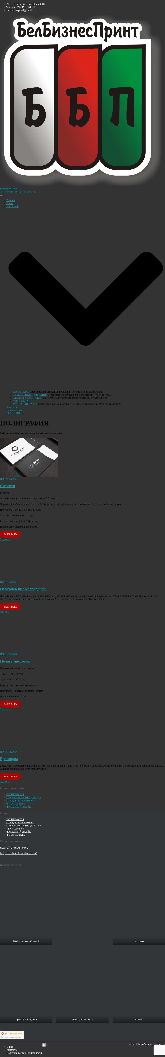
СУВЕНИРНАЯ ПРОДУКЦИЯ (30, 394)
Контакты (11, 407)
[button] (85, 388)
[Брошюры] (29, 748)
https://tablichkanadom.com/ (18, 853)
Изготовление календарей (23, 589)
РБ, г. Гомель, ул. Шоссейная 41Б (25, 4)
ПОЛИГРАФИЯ (21, 391)
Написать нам (14, 410)
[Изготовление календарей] (29, 578)
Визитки (7, 486)
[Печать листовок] (29, 651)
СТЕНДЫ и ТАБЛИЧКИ (27, 397)
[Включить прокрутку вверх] (44, 1045)
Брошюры (9, 758)
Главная (10, 200)
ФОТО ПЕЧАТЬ (22, 400)
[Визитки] (29, 475)
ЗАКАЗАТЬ (10, 534)
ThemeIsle (158, 1044)
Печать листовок (15, 661)
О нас (9, 203)
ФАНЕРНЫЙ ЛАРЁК (25, 403)
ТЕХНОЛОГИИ (15, 413)
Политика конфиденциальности (24, 1052)
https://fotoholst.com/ (14, 847)
